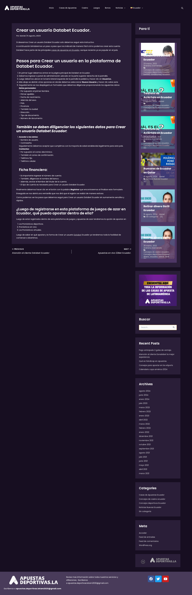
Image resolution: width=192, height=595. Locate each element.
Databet (77, 234)
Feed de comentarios (149, 541)
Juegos (96, 8)
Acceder (143, 533)
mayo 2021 (144, 465)
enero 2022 (144, 432)
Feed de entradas (147, 537)
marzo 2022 (144, 424)
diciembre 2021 (146, 436)
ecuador (166, 74)
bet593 (147, 74)
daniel (161, 101)
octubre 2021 (145, 444)
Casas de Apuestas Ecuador (151, 495)
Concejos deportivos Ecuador (157, 72)
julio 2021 (143, 457)
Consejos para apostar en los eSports (156, 365)
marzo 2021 (144, 473)
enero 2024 (144, 399)
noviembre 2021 (146, 440)
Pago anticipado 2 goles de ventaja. (155, 350)
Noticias (119, 8)
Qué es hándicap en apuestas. (153, 361)
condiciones (156, 74)
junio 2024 (143, 395)
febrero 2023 (145, 411)
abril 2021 (143, 469)
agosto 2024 (144, 391)
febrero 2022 (145, 428)
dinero (146, 257)
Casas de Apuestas (68, 8)
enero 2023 (144, 415)
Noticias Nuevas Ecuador (157, 179)
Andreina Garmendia (153, 66)
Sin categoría (152, 217)
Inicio (51, 8)
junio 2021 (143, 461)
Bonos (107, 8)
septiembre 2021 (146, 448)
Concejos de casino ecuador (156, 70)
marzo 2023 (144, 407)
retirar (161, 257)
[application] (124, 8)
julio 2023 (143, 403)
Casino (85, 8)
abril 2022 (143, 419)
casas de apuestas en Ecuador (65, 50)
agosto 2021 (144, 452)
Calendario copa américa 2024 (153, 369)
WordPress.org (145, 545)
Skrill (167, 257)
